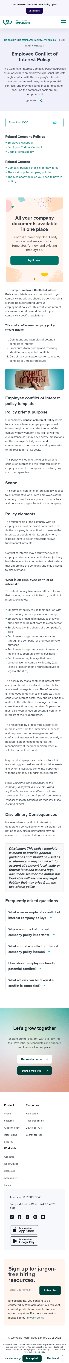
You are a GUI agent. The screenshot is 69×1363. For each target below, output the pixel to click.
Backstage (9, 1170)
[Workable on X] (35, 1218)
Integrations (10, 1134)
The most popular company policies (29, 172)
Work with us (11, 1163)
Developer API (34, 1127)
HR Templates (25, 40)
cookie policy (38, 1352)
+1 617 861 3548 (32, 1197)
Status (7, 1185)
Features (9, 1120)
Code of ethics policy (21, 152)
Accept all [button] (32, 1358)
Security (8, 1141)
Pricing (8, 1113)
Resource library (35, 1120)
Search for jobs (34, 1134)
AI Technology (11, 1127)
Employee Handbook (20, 142)
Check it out (34, 11)
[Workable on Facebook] (20, 1218)
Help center (32, 1113)
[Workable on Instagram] (43, 1218)
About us (9, 1156)
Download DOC (18, 122)
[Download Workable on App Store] (24, 1229)
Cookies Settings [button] (13, 1358)
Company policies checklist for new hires (33, 168)
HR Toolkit (10, 40)
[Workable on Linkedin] (12, 1218)
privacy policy (35, 1318)
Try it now (34, 260)
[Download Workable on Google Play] (24, 1241)
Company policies (45, 40)
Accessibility (11, 1177)
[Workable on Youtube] (27, 1218)
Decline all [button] (53, 1358)
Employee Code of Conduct (25, 147)
